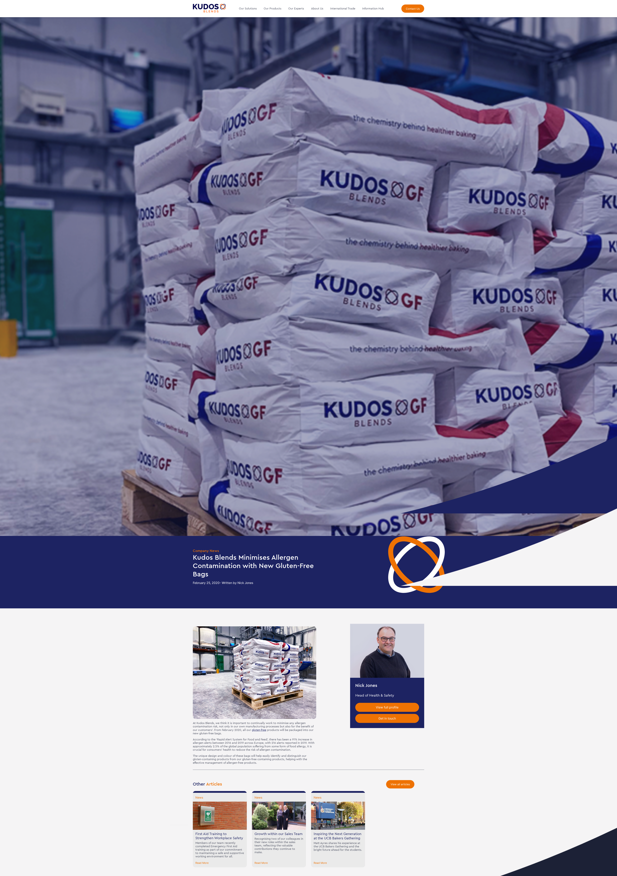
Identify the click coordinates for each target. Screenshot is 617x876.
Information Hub (373, 8)
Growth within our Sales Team (279, 833)
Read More (202, 862)
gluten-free (259, 730)
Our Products (272, 8)
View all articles (400, 784)
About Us (317, 8)
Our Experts (296, 8)
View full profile (387, 707)
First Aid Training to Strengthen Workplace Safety (219, 836)
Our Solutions (248, 8)
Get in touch (387, 718)
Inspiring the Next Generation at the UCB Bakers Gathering (337, 836)
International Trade (342, 8)
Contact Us (413, 8)
